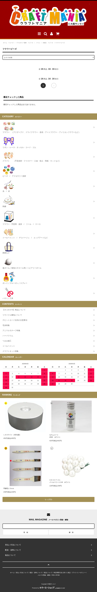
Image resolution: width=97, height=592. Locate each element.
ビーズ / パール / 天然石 (37, 42)
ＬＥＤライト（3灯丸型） (12, 435)
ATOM (57, 575)
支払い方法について (22, 572)
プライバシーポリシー (79, 572)
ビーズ (51, 42)
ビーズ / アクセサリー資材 (18, 42)
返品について (48, 572)
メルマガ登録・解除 (44, 575)
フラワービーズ (60, 42)
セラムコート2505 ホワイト (54, 436)
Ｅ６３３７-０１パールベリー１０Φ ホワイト (59, 481)
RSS (53, 575)
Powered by (35, 588)
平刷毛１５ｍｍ (8, 488)
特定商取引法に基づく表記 (62, 572)
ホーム (5, 42)
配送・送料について (36, 572)
